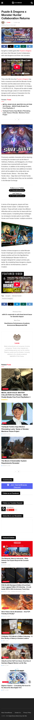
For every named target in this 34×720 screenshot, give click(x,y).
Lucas (8, 22)
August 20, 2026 (6, 434)
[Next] (18, 119)
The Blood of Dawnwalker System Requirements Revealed (13, 462)
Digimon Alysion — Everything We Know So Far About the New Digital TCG (16, 686)
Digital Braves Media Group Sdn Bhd (18, 716)
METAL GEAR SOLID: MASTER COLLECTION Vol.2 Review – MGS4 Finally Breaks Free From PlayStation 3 (17, 106)
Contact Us (18, 712)
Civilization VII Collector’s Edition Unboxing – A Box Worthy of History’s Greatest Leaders (16, 637)
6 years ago (17, 22)
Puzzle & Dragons (25, 51)
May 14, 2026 (5, 690)
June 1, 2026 (5, 640)
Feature (5, 555)
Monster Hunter (16, 296)
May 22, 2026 (5, 665)
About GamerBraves (6, 712)
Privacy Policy (27, 712)
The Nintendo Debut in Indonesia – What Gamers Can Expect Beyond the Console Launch (14, 560)
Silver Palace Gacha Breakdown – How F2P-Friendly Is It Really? (15, 613)
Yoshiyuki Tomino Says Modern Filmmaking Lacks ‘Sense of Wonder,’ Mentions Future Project (16, 113)
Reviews (5, 389)
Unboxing (6, 581)
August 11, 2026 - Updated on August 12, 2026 (13, 591)
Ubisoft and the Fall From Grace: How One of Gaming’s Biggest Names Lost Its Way (16, 662)
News (4, 423)
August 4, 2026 (6, 616)
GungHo (8, 296)
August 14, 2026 (6, 565)
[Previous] (15, 119)
